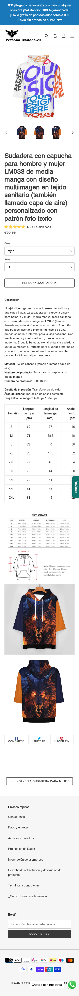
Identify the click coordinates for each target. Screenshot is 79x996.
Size (7, 259)
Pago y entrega (18, 827)
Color (7, 243)
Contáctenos (16, 816)
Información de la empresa (25, 859)
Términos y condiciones (24, 885)
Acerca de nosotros (21, 838)
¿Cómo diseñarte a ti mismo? (27, 896)
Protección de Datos (21, 848)
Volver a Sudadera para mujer (42, 781)
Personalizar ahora (39, 282)
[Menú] (72, 35)
